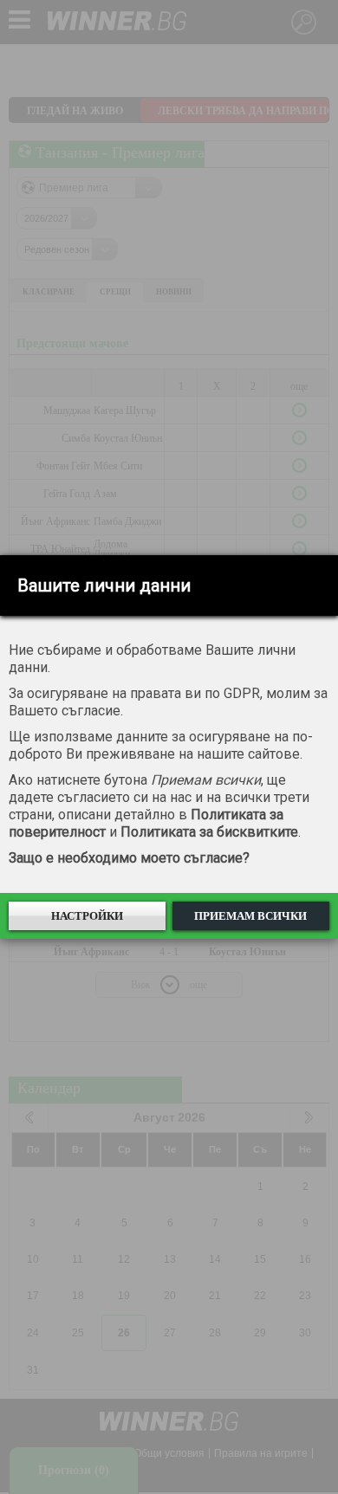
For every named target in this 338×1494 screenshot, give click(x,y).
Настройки (87, 915)
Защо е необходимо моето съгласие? (129, 858)
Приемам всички (250, 915)
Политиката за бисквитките (209, 832)
